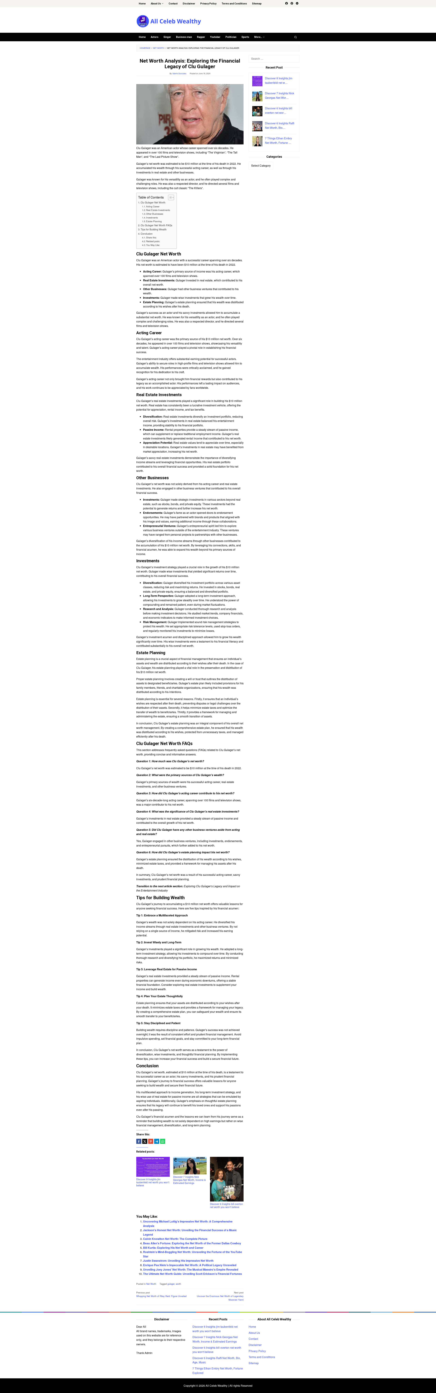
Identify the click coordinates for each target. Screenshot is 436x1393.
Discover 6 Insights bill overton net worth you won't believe (226, 1205)
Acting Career (152, 206)
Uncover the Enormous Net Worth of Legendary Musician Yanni (220, 1296)
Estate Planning (154, 221)
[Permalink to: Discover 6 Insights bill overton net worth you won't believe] (227, 1179)
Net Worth (151, 1283)
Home (252, 1327)
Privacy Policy (257, 1351)
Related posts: (153, 241)
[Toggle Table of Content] (169, 197)
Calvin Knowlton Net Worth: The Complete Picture (175, 1239)
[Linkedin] (297, 3)
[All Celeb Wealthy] (168, 21)
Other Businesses (154, 213)
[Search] (295, 37)
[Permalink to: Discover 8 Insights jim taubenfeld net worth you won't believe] (153, 1167)
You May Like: (153, 245)
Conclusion (147, 233)
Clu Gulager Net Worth (153, 202)
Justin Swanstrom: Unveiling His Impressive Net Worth (178, 1261)
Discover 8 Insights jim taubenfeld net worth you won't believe (152, 1182)
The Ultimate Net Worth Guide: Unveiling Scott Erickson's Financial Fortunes (192, 1274)
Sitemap (254, 1363)
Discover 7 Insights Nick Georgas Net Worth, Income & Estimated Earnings (189, 1180)
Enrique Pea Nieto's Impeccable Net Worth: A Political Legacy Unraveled (189, 1265)
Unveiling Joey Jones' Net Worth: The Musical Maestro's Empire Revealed (190, 1269)
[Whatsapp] (162, 1141)
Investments (152, 217)
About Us (254, 1333)
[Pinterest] (291, 3)
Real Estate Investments (158, 210)
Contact (253, 1339)
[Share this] (138, 1141)
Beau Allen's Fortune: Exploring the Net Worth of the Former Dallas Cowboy (192, 1243)
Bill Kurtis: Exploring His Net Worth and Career (173, 1248)
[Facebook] (286, 3)
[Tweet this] (144, 1141)
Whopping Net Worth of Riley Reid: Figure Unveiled (161, 1294)
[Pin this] (150, 1141)
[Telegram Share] (156, 1141)
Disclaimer (255, 1345)
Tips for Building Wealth (154, 229)
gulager (170, 1283)
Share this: (151, 237)
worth (178, 1283)
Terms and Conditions (262, 1357)
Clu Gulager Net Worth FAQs (156, 225)
